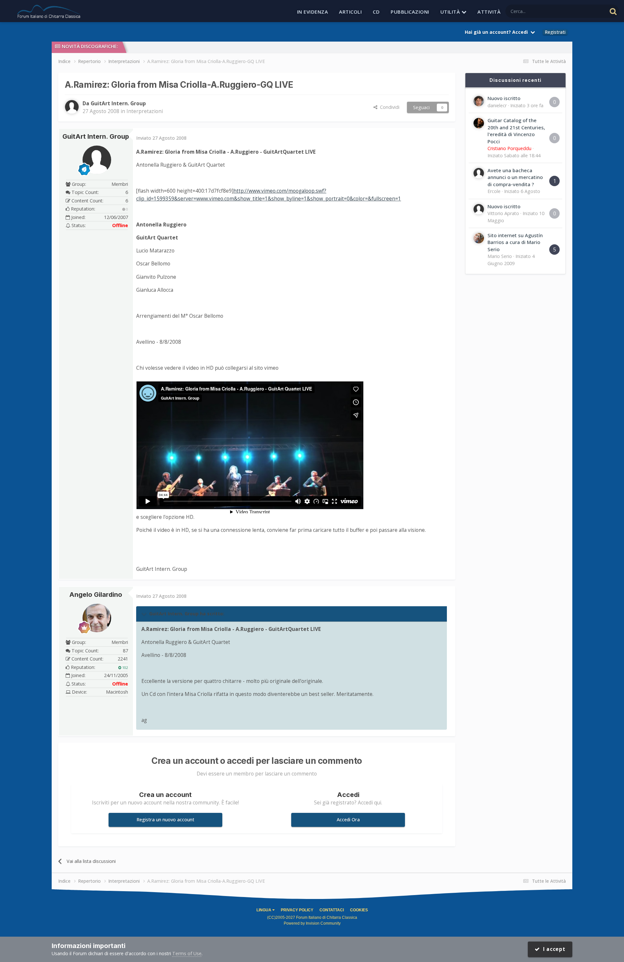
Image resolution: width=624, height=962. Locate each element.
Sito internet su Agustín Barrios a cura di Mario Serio (515, 242)
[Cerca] (613, 11)
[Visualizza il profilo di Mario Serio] (478, 238)
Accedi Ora (348, 819)
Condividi (388, 107)
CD (376, 11)
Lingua (264, 910)
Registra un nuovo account (165, 819)
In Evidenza (312, 11)
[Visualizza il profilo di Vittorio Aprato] (478, 209)
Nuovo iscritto (504, 98)
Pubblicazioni (410, 11)
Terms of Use (187, 953)
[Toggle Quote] (144, 613)
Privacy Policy (297, 910)
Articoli (350, 11)
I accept (553, 949)
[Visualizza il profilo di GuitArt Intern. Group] (72, 107)
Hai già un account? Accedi (497, 32)
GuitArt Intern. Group (95, 136)
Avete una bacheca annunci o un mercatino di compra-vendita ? (515, 177)
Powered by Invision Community (312, 923)
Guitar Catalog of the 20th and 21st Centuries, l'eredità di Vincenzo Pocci (516, 130)
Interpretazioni (144, 111)
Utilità (451, 11)
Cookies (359, 910)
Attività (488, 11)
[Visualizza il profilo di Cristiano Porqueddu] (478, 123)
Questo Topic (584, 11)
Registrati (555, 32)
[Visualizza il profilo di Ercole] (478, 173)
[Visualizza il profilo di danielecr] (478, 101)
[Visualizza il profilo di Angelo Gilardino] (96, 618)
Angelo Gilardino (95, 594)
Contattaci (331, 910)
